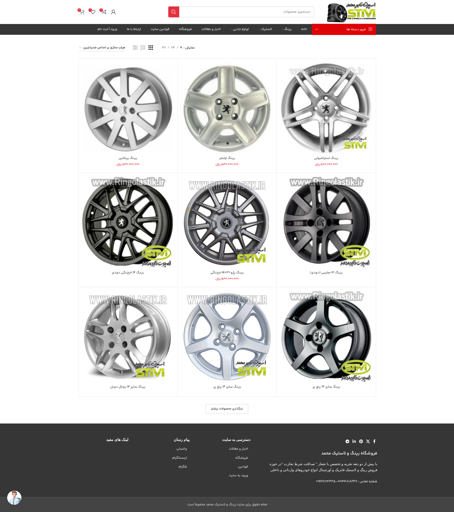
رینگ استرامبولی (326, 158)
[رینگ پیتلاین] (128, 108)
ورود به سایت (238, 475)
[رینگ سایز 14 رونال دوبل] (128, 336)
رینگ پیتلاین (127, 158)
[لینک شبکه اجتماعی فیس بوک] (374, 442)
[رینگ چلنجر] (227, 108)
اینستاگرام (179, 458)
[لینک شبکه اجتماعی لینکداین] (354, 442)
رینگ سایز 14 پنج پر (326, 386)
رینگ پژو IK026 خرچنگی (227, 272)
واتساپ (181, 449)
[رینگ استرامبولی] (326, 108)
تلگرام (183, 466)
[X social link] (367, 442)
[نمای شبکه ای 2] (135, 48)
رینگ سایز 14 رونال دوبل (127, 386)
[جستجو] (173, 11)
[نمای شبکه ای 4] (142, 48)
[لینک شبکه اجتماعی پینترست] (360, 442)
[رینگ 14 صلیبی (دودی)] (326, 222)
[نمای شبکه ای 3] (150, 48)
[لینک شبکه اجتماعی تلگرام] (347, 442)
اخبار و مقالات (238, 449)
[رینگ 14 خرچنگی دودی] (128, 222)
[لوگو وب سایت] (351, 12)
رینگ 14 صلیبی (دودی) (326, 272)
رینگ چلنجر (227, 158)
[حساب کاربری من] (113, 12)
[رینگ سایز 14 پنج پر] (326, 336)
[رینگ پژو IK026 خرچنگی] (227, 222)
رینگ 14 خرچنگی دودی (128, 272)
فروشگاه (241, 458)
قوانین (243, 466)
